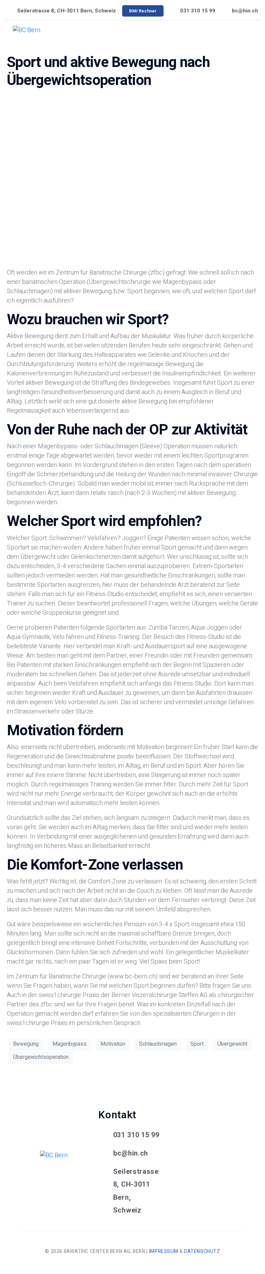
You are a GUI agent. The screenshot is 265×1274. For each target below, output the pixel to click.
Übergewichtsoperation (41, 1057)
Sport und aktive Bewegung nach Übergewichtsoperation (108, 71)
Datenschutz (202, 1251)
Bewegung (26, 1044)
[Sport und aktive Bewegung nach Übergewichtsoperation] (132, 178)
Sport (197, 1044)
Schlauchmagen (158, 1044)
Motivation (112, 1044)
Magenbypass (69, 1044)
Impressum (163, 1251)
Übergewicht (232, 1044)
